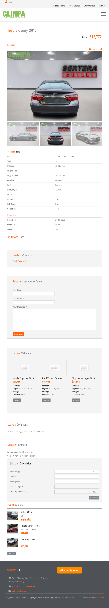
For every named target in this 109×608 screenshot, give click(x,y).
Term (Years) (15, 481)
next (99, 86)
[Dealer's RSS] (26, 261)
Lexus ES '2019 (28, 539)
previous (10, 86)
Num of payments (18, 486)
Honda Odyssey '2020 (23, 378)
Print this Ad (96, 49)
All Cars (12, 553)
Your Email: (18, 298)
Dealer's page (18, 261)
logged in (23, 431)
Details (17, 400)
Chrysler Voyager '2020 (83, 378)
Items (102, 5)
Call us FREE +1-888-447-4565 (25, 586)
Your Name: (18, 290)
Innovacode (99, 597)
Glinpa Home (59, 5)
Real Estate (74, 5)
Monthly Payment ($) (19, 491)
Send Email (18, 334)
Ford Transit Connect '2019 (55, 378)
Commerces (89, 5)
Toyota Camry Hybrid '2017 (33, 525)
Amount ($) (15, 471)
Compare (19, 409)
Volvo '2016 (26, 512)
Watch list (31, 409)
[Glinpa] (14, 14)
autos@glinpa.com (20, 591)
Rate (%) (13, 476)
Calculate (94, 498)
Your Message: (20, 307)
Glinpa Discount (69, 570)
